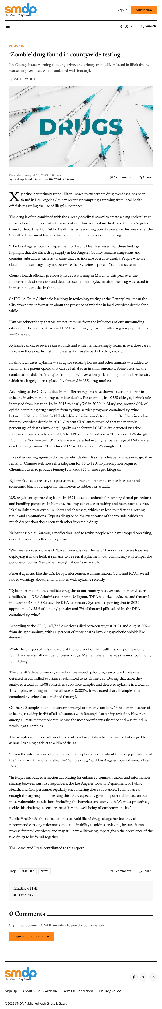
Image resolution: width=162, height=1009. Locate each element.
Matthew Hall (25, 79)
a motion (50, 778)
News (44, 871)
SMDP (19, 1003)
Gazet (63, 1003)
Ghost (51, 1003)
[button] (11, 991)
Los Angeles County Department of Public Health (57, 246)
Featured (16, 46)
